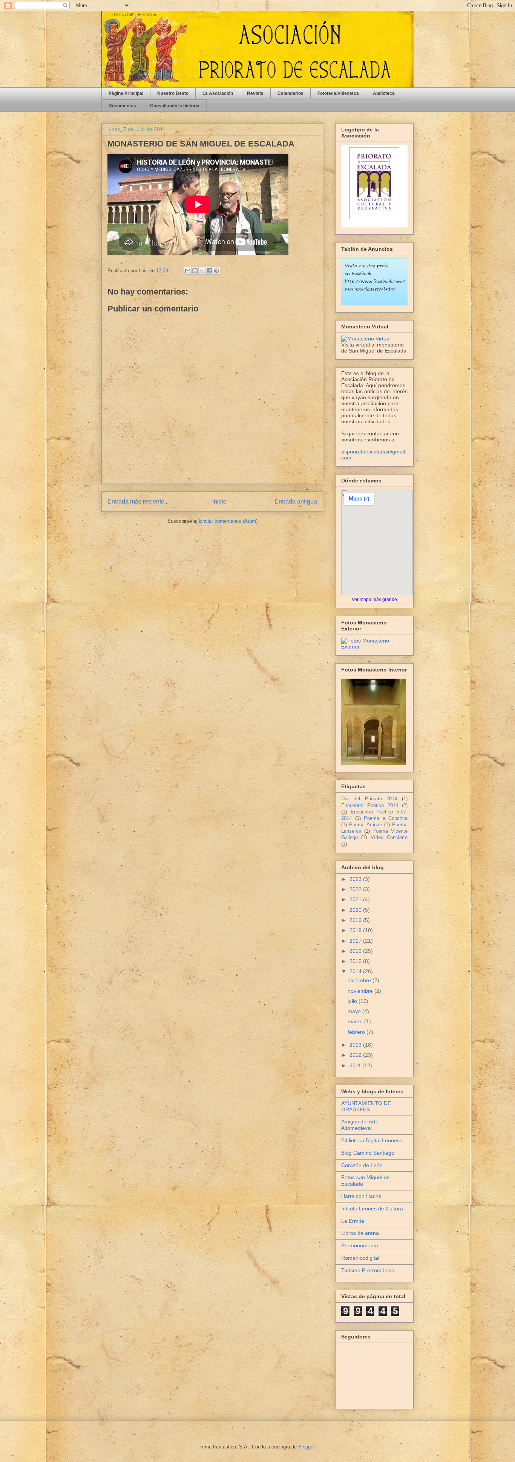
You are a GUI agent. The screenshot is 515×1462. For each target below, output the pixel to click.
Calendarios (290, 93)
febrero (357, 1032)
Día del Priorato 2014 (369, 798)
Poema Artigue (365, 824)
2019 (356, 920)
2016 (356, 951)
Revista (255, 93)
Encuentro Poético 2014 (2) (374, 805)
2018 (356, 930)
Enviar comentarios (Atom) (228, 521)
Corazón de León (362, 1165)
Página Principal (126, 93)
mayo (355, 1011)
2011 (355, 1065)
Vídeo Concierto (389, 837)
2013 (356, 1045)
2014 (356, 971)
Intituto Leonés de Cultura (372, 1209)
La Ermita (352, 1221)
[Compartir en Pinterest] (216, 271)
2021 (356, 899)
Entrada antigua (295, 501)
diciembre (360, 980)
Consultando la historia (174, 105)
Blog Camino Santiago (367, 1153)
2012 (356, 1055)
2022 (356, 889)
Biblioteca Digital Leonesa (372, 1140)
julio (353, 1001)
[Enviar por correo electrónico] (188, 271)
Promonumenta (359, 1245)
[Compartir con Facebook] (209, 271)
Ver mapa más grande (374, 599)
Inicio (219, 501)
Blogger (306, 1447)
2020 (356, 910)
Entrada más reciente (135, 501)
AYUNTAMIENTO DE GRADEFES (366, 1106)
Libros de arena (360, 1233)
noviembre (361, 991)
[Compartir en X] (202, 271)
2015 (356, 961)
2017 (356, 941)
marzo (356, 1021)
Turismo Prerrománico (367, 1270)
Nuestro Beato (173, 93)
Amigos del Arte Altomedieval (360, 1125)
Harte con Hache (361, 1196)
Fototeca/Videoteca (338, 93)
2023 (356, 879)
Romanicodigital (360, 1258)
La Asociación (217, 93)
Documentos (122, 105)
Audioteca (384, 93)
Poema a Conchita (386, 818)
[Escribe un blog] (195, 271)
